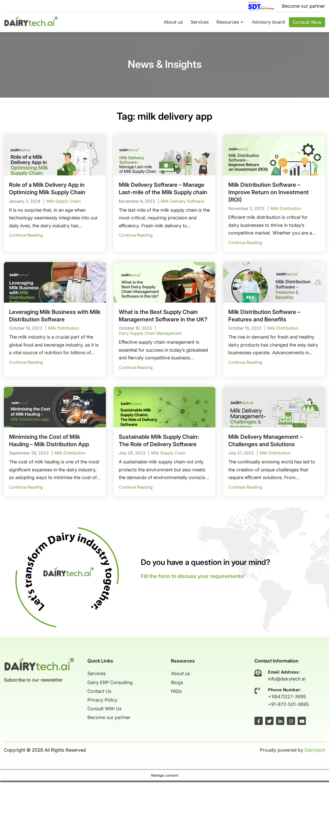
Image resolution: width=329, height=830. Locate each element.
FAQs (176, 691)
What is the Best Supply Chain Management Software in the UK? (163, 316)
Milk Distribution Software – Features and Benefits (264, 316)
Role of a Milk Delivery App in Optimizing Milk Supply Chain (47, 188)
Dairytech (315, 750)
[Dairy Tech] (31, 20)
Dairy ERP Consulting (110, 682)
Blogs (177, 682)
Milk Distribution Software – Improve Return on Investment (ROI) (268, 192)
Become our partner (303, 6)
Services (199, 22)
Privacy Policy (102, 700)
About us (173, 22)
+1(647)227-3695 (287, 696)
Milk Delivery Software (182, 201)
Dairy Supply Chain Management (150, 333)
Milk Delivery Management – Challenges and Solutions (265, 440)
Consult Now (307, 22)
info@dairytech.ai (286, 679)
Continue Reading (26, 235)
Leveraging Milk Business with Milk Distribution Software (54, 316)
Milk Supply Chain (63, 201)
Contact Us (99, 691)
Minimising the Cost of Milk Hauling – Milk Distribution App (49, 440)
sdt (261, 6)
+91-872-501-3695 (288, 704)
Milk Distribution (285, 208)
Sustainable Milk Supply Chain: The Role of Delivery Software (159, 440)
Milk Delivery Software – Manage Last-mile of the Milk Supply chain (163, 188)
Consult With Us (104, 708)
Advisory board (268, 22)
